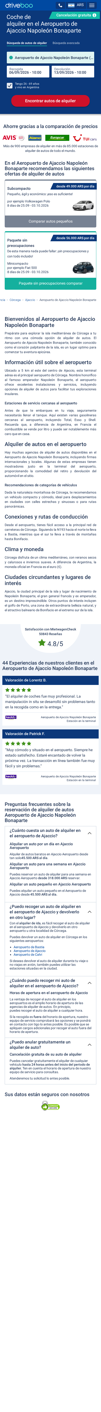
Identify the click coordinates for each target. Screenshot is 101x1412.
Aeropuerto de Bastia (29, 947)
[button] (60, 5)
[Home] (19, 5)
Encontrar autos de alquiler (50, 100)
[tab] (26, 41)
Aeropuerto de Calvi (28, 954)
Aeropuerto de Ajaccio (30, 951)
